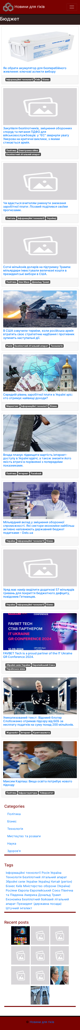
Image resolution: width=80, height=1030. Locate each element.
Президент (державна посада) (39, 904)
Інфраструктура (28, 792)
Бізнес (45, 79)
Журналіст (12, 732)
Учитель (10, 218)
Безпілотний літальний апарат (23, 154)
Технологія (57, 345)
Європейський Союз (43, 665)
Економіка (13, 899)
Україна (10, 540)
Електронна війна (28, 150)
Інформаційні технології (19, 79)
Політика (11, 150)
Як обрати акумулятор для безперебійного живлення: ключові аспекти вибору (34, 69)
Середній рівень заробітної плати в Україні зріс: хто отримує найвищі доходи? (38, 396)
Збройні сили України (18, 665)
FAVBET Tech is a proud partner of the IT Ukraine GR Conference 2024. (37, 655)
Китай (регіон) (61, 881)
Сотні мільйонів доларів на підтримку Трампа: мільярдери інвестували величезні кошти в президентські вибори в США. (37, 270)
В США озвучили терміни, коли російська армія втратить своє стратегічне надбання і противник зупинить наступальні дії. (38, 334)
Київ (37, 79)
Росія (9, 345)
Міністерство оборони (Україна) (46, 886)
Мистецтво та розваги (24, 836)
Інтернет (23, 473)
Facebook (36, 473)
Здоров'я (14, 851)
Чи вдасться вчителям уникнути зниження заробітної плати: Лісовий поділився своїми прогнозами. (35, 206)
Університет (47, 792)
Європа (23, 890)
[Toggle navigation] (72, 7)
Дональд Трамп (40, 282)
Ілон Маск (24, 282)
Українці (51, 218)
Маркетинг (12, 406)
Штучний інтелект (19, 908)
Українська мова (15, 668)
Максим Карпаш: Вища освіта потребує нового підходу (37, 783)
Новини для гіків (29, 6)
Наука (11, 843)
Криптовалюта (41, 732)
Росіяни (11, 890)
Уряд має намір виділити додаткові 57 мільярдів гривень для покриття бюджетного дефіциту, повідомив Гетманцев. (38, 593)
